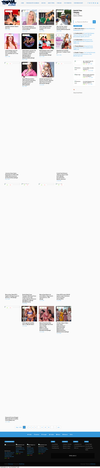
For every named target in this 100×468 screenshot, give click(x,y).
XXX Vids (43, 3)
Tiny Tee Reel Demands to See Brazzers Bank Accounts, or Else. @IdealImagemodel (84, 54)
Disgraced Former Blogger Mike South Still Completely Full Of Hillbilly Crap (83, 41)
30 (48, 427)
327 (84, 77)
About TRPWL (51, 3)
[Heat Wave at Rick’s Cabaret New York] (12, 24)
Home (22, 3)
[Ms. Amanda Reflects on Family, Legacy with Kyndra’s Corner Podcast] (29, 24)
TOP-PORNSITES (67, 3)
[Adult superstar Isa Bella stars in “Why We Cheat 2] (29, 321)
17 (7, 35)
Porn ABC (59, 3)
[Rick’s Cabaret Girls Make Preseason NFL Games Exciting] (46, 24)
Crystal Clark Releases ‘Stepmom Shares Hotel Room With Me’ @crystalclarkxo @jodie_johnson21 (83, 35)
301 (84, 84)
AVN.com (76, 448)
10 (59, 11)
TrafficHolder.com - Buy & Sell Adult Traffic (9, 467)
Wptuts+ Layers (66, 448)
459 (84, 70)
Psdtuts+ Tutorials (67, 444)
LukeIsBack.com (78, 444)
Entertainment (55, 446)
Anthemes (92, 464)
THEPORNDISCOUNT (78, 3)
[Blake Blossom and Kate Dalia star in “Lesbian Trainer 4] (63, 48)
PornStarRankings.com (79, 446)
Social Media (55, 444)
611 (84, 63)
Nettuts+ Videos (66, 446)
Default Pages (88, 444)
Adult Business (19, 446)
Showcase (10, 464)
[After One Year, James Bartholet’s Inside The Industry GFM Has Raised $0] (63, 24)
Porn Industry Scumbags (32, 3)
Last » (59, 427)
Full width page (88, 446)
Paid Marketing (55, 448)
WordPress (21, 464)
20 (45, 427)
